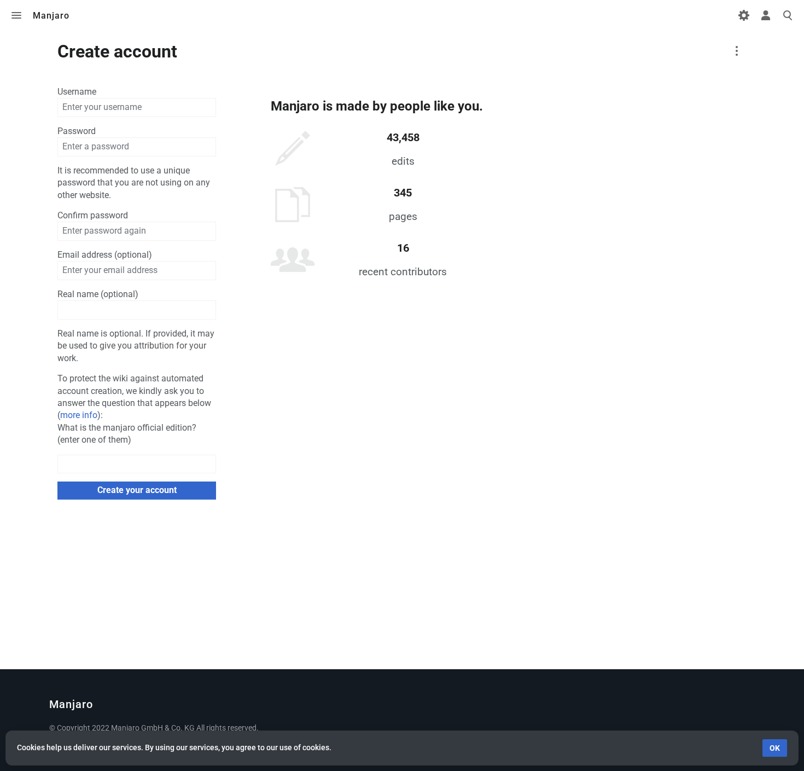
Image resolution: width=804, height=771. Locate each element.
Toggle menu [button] (16, 15)
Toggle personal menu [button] (766, 15)
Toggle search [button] (788, 15)
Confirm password (92, 215)
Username (76, 91)
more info (78, 415)
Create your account (137, 490)
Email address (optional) (104, 255)
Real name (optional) (97, 294)
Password (76, 131)
